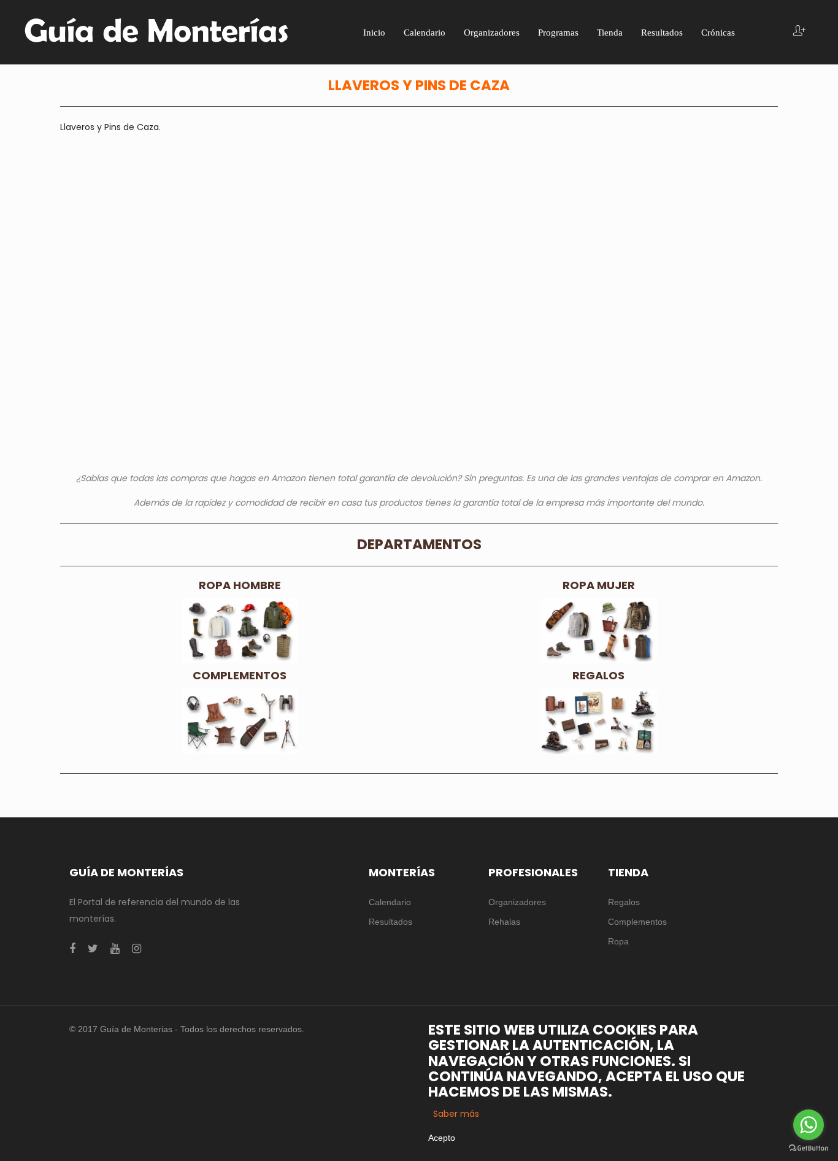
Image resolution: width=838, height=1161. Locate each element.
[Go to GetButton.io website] (808, 1148)
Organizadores (517, 902)
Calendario (390, 902)
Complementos (637, 922)
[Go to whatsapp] (808, 1124)
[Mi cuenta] (799, 31)
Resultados (390, 922)
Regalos (624, 902)
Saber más (456, 1114)
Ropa (618, 941)
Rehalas (504, 922)
